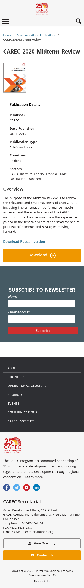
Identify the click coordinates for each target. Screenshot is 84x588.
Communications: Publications (36, 35)
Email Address (19, 312)
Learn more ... (35, 477)
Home (7, 35)
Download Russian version (24, 241)
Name (12, 296)
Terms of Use (42, 581)
